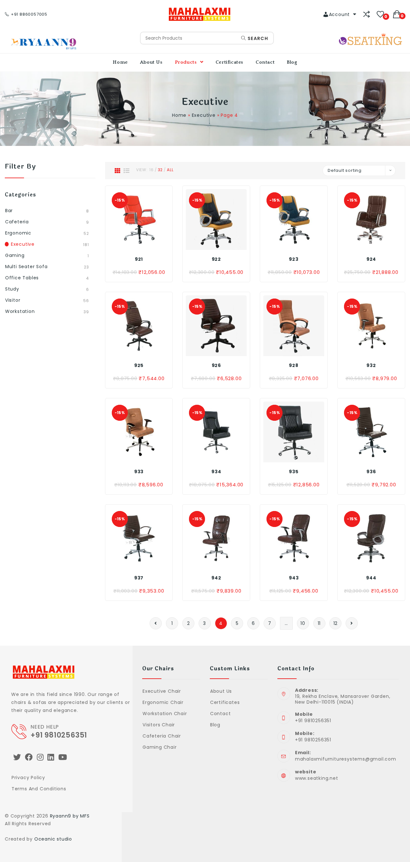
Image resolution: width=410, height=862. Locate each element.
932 (371, 365)
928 (293, 365)
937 (139, 578)
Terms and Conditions (39, 789)
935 (293, 472)
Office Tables (22, 278)
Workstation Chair (165, 713)
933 (139, 472)
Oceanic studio (53, 839)
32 (160, 169)
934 (216, 472)
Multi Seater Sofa (26, 266)
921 (139, 259)
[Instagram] (40, 757)
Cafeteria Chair (162, 736)
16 (151, 169)
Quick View (153, 243)
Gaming (15, 255)
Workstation (20, 311)
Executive (204, 115)
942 (216, 578)
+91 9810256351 (58, 735)
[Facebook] (29, 757)
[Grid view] (118, 170)
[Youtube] (62, 757)
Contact (220, 713)
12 (335, 623)
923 (293, 259)
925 (139, 365)
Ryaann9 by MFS (70, 816)
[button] (138, 243)
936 (371, 472)
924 (371, 259)
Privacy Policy (28, 777)
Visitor (12, 300)
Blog (215, 725)
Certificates (225, 702)
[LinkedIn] (50, 757)
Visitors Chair (159, 725)
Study (12, 289)
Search (257, 38)
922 (216, 259)
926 (216, 365)
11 (319, 623)
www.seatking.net (316, 778)
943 (294, 578)
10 (302, 623)
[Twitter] (17, 757)
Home (179, 115)
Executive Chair (162, 691)
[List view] (127, 170)
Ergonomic (18, 233)
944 (371, 578)
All (170, 169)
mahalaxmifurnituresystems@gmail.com (345, 759)
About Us (221, 691)
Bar (9, 210)
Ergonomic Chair (163, 702)
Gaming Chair (159, 747)
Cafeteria (17, 222)
